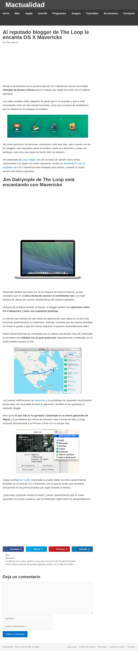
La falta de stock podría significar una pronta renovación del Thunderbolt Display (41, 561)
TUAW (26, 480)
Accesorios (111, 13)
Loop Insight (28, 159)
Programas (59, 13)
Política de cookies (87, 647)
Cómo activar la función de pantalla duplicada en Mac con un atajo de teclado (39, 564)
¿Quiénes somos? (117, 647)
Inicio (6, 13)
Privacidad (102, 647)
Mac (17, 13)
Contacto (129, 13)
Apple (29, 13)
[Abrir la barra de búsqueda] (133, 21)
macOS (42, 13)
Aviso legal (71, 647)
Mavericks (39, 400)
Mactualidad (25, 4)
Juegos (76, 13)
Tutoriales (92, 13)
